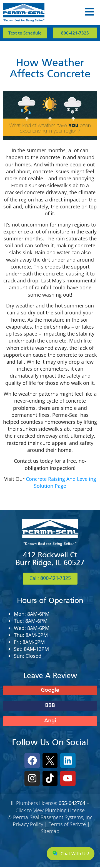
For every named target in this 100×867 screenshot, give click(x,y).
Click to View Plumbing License (50, 810)
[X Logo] (50, 760)
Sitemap (50, 831)
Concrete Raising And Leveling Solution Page (61, 482)
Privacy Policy (28, 824)
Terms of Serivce (67, 824)
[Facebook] (31, 760)
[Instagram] (31, 778)
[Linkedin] (67, 760)
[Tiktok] (50, 778)
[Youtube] (67, 778)
